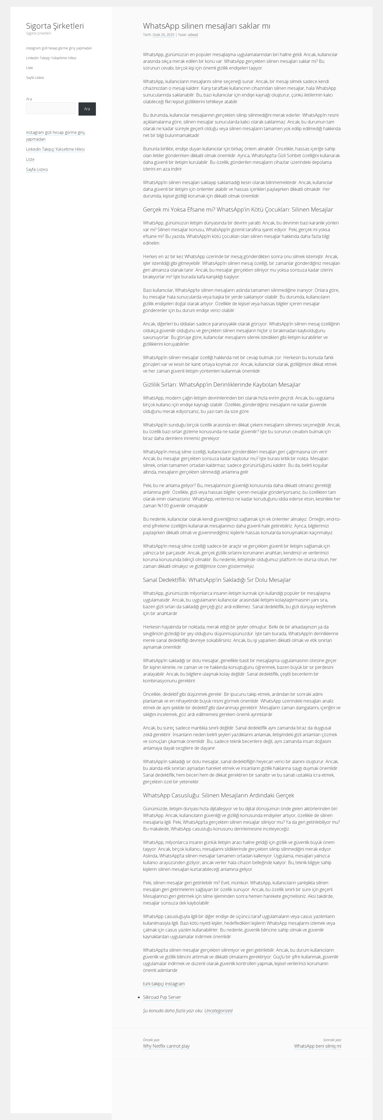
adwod (193, 34)
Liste (29, 67)
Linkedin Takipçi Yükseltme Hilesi (51, 58)
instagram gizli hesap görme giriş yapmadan (59, 48)
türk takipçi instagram (164, 984)
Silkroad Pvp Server (162, 997)
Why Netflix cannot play (166, 1046)
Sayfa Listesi (35, 77)
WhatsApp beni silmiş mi (317, 1046)
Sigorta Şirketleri (55, 25)
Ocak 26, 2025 (163, 34)
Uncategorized (218, 1010)
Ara (29, 99)
